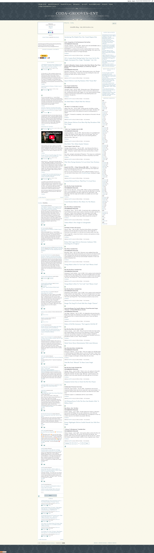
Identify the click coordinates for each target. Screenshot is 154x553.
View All (61, 197)
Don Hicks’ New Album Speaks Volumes (76, 144)
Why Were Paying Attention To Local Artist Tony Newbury (81, 162)
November (104, 129)
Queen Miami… (51, 406)
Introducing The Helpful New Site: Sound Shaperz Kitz (80, 37)
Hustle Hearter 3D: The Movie (47, 126)
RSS (39, 496)
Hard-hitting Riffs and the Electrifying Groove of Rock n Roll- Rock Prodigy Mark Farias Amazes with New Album (109, 76)
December (104, 111)
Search (152, 1)
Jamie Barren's (51, 384)
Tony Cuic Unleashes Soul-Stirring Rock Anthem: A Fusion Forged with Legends (51, 486)
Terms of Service (112, 542)
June (103, 118)
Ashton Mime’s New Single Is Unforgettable (77, 222)
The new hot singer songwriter (108, 72)
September (104, 114)
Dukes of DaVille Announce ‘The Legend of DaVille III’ (81, 324)
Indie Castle (43, 430)
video (51, 284)
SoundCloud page (86, 173)
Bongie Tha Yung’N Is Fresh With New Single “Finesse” (81, 303)
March (103, 106)
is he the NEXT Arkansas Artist (108, 83)
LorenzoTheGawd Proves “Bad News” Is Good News (80, 181)
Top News (40, 202)
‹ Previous (67, 443)
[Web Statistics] (3, 552)
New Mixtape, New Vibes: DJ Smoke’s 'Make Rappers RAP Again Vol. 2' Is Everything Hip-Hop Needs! (51, 532)
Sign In (133, 1)
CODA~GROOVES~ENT (77, 13)
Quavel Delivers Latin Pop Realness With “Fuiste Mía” (80, 81)
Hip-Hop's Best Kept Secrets (50, 110)
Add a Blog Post (43, 197)
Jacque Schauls (45, 37)
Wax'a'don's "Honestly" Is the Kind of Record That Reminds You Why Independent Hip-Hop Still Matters (51, 108)
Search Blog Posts (80, 33)
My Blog (72, 22)
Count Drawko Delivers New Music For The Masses (79, 202)
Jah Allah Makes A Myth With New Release (77, 101)
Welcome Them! (45, 314)
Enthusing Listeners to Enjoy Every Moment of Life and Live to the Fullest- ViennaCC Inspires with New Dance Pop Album (109, 80)
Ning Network (56, 37)
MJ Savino (43, 228)
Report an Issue (103, 542)
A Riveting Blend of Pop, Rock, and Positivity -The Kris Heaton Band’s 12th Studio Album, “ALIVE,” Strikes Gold (109, 86)
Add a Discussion (43, 539)
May (103, 103)
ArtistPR (46, 68)
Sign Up (129, 1)
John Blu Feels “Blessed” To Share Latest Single (78, 362)
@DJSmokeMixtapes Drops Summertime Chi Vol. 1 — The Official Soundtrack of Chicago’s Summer (51, 501)
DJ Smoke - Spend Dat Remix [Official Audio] (50, 287)
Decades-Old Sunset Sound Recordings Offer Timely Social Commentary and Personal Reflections (51, 155)
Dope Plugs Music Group (49, 128)
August (103, 102)
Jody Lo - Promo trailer (45, 368)
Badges (96, 542)
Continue (43, 84)
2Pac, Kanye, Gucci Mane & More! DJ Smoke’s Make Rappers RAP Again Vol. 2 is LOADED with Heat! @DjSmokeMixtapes (51, 525)
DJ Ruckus (43, 406)
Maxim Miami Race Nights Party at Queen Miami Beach (52, 393)
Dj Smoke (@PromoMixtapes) (47, 276)
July (103, 116)
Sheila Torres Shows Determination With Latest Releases (81, 343)
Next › (87, 443)
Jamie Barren (43, 384)
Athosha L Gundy (44, 317)
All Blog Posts (66, 22)
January (103, 108)
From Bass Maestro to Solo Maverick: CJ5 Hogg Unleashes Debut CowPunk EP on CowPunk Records (51, 450)
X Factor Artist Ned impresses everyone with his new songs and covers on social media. (108, 89)
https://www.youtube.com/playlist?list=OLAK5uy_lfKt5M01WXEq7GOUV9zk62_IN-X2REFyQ (50, 371)
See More (43, 222)
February (104, 107)
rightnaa (42, 311)
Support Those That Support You (47, 336)
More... (50, 495)
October (103, 113)
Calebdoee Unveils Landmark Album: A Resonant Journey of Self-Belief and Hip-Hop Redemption (50, 489)
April (103, 104)
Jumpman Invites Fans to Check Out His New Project (80, 382)
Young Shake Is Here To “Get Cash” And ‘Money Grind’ (81, 264)
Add (115, 23)
